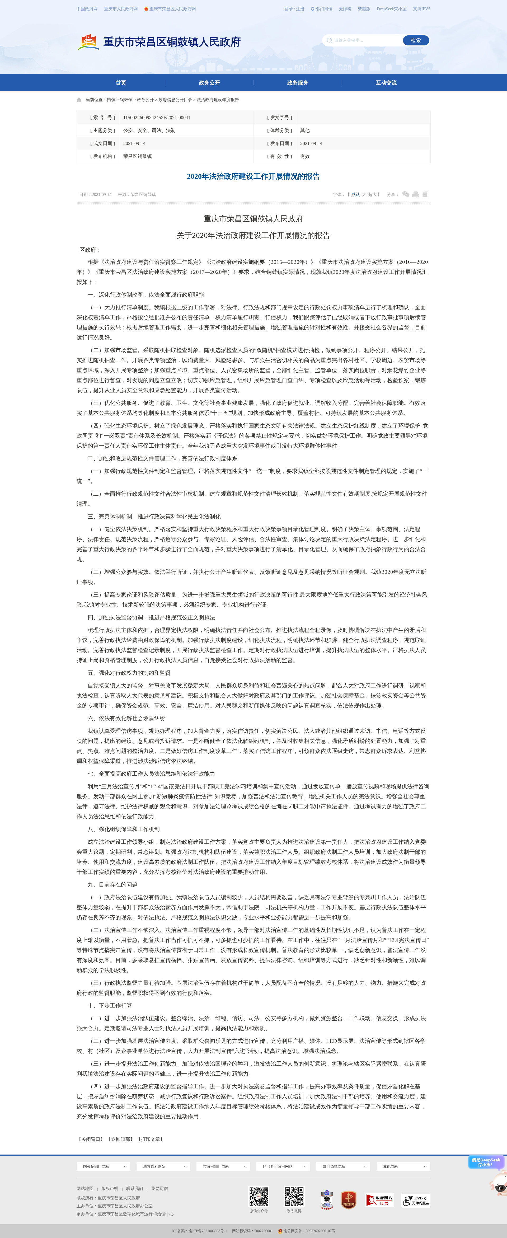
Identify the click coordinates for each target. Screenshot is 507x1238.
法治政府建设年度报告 (218, 99)
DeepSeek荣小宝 (392, 9)
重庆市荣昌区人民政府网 (172, 9)
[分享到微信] (406, 194)
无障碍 (345, 9)
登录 (288, 9)
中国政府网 (87, 9)
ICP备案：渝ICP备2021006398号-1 (199, 1231)
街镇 (111, 99)
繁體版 (364, 9)
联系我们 (134, 1188)
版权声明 (109, 1188)
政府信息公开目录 (175, 99)
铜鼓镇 (126, 99)
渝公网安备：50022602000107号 (309, 1231)
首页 (121, 83)
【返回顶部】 (120, 1139)
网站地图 (85, 1188)
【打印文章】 (150, 1139)
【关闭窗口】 (91, 1139)
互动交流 (386, 83)
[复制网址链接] (425, 194)
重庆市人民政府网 (121, 9)
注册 (300, 9)
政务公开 (209, 83)
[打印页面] (415, 194)
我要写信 (159, 1188)
